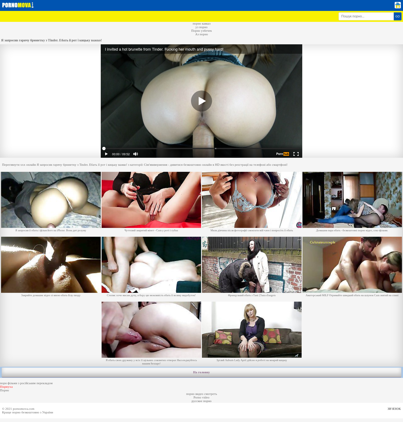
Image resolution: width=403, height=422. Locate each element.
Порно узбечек (201, 30)
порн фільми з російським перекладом (26, 383)
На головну (201, 372)
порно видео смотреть (201, 394)
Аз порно (201, 34)
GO (397, 16)
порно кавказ (202, 23)
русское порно (202, 401)
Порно (4, 390)
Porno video (201, 397)
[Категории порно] (398, 7)
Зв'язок (394, 408)
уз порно (201, 27)
